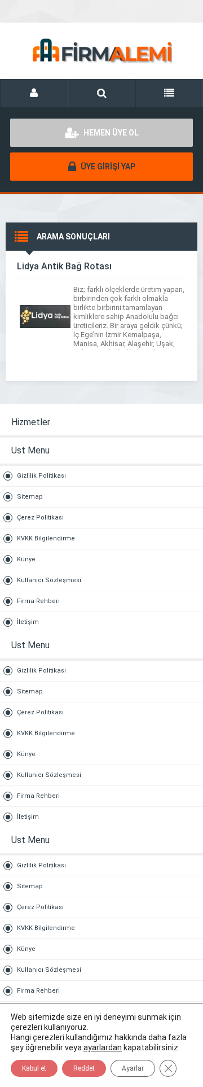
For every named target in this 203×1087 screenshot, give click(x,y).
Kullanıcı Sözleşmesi (49, 580)
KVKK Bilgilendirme (46, 538)
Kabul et (34, 1068)
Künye (26, 559)
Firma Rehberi (38, 601)
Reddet (84, 1068)
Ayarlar (133, 1068)
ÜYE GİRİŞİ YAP (107, 166)
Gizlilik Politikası (41, 475)
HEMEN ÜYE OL (110, 132)
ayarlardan (102, 1047)
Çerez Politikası (40, 517)
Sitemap (30, 496)
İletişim (28, 622)
